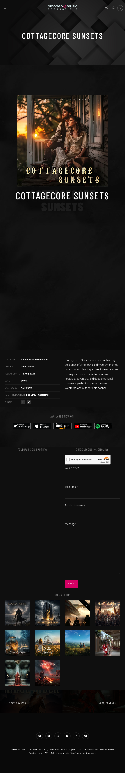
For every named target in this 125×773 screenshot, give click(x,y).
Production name (75, 505)
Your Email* (71, 486)
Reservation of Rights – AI (66, 749)
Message (70, 524)
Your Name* (72, 468)
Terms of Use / (20, 749)
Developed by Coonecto (83, 753)
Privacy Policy (37, 749)
